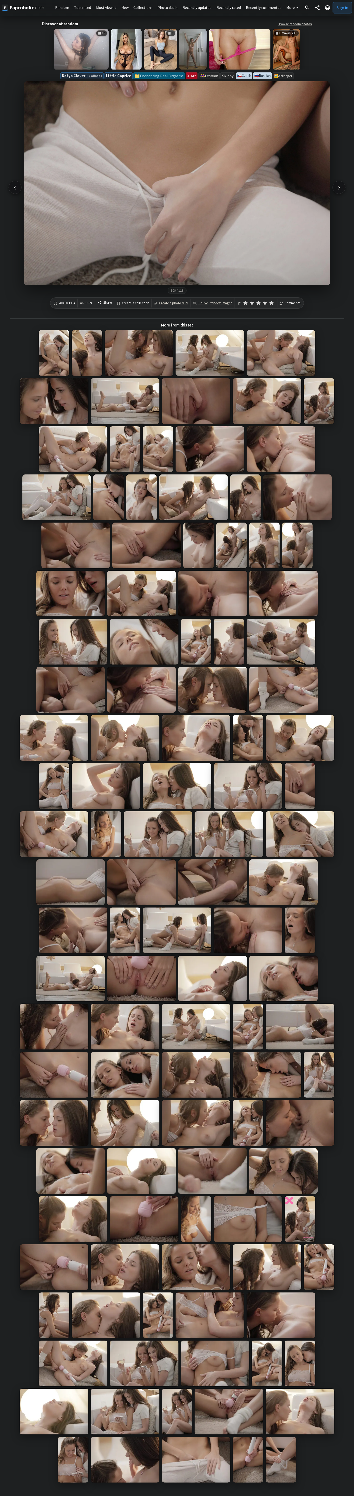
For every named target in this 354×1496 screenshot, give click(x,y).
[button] (327, 7)
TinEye (203, 303)
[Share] (317, 7)
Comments (293, 303)
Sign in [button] (342, 7)
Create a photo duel (173, 303)
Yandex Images (221, 303)
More (290, 7)
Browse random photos (295, 24)
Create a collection (135, 303)
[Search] (307, 7)
